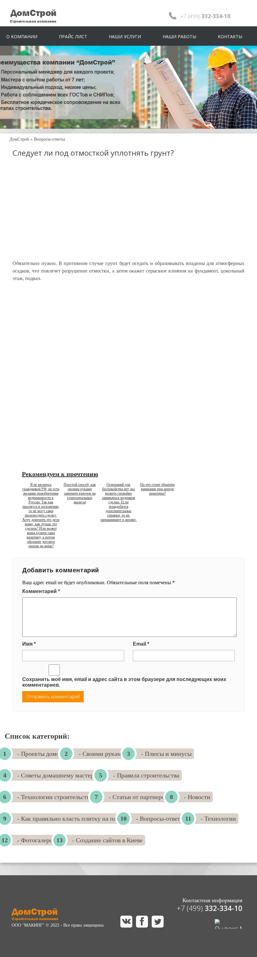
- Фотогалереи (36, 840)
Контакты (230, 36)
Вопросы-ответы (49, 139)
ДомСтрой (19, 139)
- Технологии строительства (54, 796)
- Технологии (218, 818)
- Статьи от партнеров (138, 796)
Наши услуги (125, 36)
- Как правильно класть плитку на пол (68, 818)
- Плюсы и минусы (166, 753)
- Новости (197, 796)
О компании (21, 36)
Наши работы (179, 36)
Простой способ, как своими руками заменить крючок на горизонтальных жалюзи (80, 493)
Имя (29, 644)
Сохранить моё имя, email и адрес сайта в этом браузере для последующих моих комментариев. (124, 682)
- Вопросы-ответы (160, 818)
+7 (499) (209, 908)
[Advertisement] (128, 214)
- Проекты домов (39, 753)
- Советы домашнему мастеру (57, 775)
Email (141, 644)
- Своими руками (102, 753)
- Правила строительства (146, 775)
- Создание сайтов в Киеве (107, 840)
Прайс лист (73, 36)
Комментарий (41, 591)
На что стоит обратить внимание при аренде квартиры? (157, 489)
